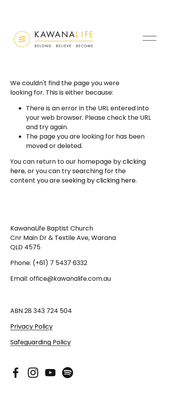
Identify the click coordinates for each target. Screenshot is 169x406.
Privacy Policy (31, 326)
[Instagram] (33, 372)
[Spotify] (67, 372)
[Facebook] (15, 372)
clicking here (116, 180)
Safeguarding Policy (40, 342)
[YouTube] (50, 372)
